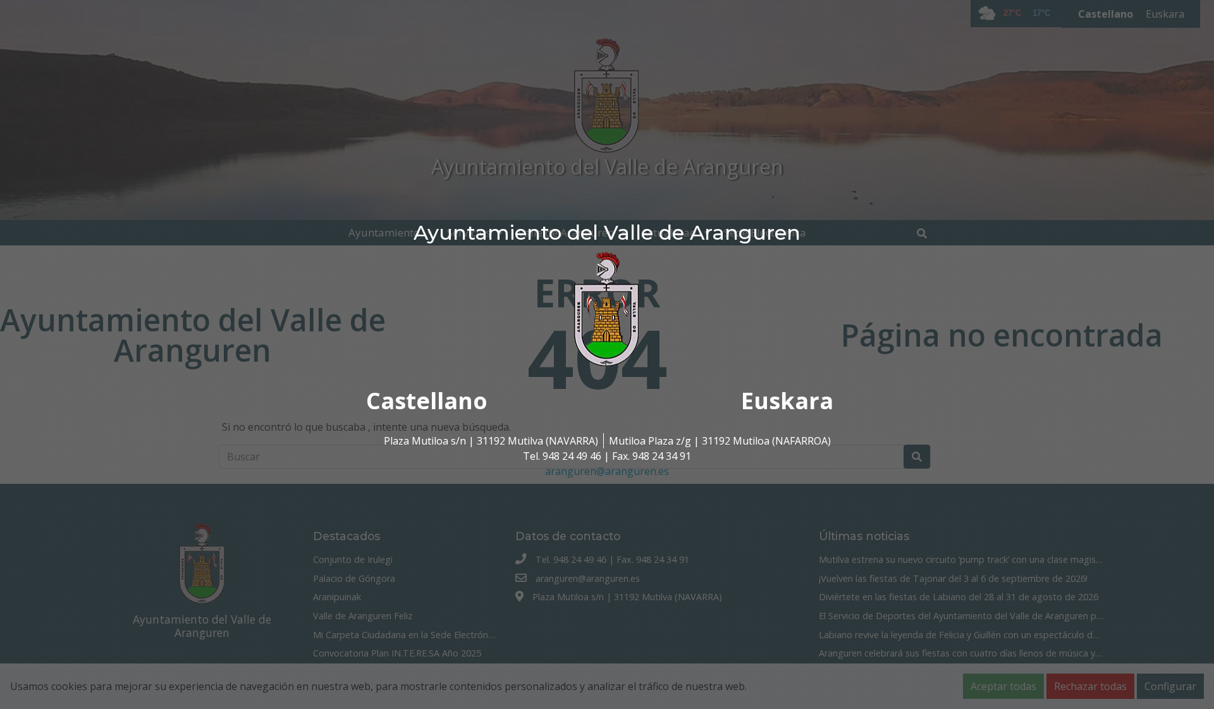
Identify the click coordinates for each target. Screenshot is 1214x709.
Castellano (426, 400)
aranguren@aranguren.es (607, 471)
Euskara (787, 400)
